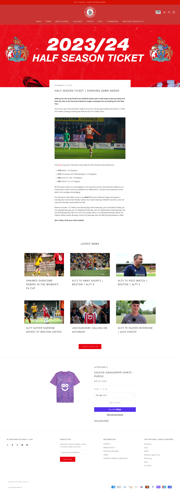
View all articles (90, 346)
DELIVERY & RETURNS (111, 451)
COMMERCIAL (112, 21)
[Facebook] (101, 389)
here (60, 165)
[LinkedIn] (27, 444)
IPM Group (148, 458)
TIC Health (147, 465)
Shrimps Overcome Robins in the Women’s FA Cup (42, 284)
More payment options (115, 414)
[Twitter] (103, 389)
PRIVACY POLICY (109, 448)
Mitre (146, 462)
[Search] (169, 12)
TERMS (105, 455)
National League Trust (152, 455)
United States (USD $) (18, 482)
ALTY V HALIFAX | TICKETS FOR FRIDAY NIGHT (90, 2)
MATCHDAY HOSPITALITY (133, 21)
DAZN (146, 451)
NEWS (38, 21)
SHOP (100, 21)
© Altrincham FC (15, 487)
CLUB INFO (77, 21)
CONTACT (106, 444)
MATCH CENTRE (62, 21)
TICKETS (90, 21)
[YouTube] (22, 444)
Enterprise (147, 444)
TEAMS (48, 21)
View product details (101, 421)
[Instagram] (17, 444)
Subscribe (67, 459)
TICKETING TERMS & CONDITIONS (115, 458)
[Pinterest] (106, 389)
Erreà (146, 448)
